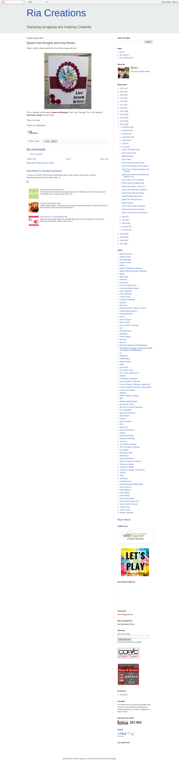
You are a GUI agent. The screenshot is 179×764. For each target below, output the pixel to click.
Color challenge (126, 291)
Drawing (123, 303)
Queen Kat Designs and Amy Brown (135, 166)
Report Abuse (123, 520)
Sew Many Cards (126, 453)
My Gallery (124, 695)
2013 (122, 118)
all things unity (125, 257)
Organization (124, 416)
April (124, 220)
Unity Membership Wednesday (131, 484)
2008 (122, 240)
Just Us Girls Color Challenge (133, 180)
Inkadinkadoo (125, 359)
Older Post (104, 159)
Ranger (122, 433)
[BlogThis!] (47, 141)
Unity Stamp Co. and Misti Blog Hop (53, 217)
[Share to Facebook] (53, 141)
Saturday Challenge (127, 438)
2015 (122, 111)
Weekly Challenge (127, 513)
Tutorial (122, 473)
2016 (122, 108)
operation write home (128, 413)
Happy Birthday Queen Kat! (132, 196)
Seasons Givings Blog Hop (50, 203)
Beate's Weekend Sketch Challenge (133, 271)
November (126, 130)
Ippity (122, 364)
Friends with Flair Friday (131, 150)
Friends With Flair (126, 314)
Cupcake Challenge (127, 300)
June (124, 147)
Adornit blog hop (126, 254)
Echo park (123, 305)
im (120, 353)
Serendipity (124, 450)
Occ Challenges (126, 410)
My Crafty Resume (127, 58)
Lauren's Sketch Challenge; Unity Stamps (135, 387)
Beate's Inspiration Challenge (131, 268)
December (126, 127)
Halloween (124, 334)
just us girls (124, 367)
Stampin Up (124, 456)
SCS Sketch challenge (128, 444)
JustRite (123, 376)
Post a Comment (36, 154)
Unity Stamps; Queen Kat (129, 501)
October (125, 134)
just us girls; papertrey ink (129, 373)
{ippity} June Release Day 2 (132, 199)
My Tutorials (124, 55)
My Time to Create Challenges (131, 407)
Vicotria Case (125, 507)
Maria (136, 68)
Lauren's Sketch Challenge (130, 381)
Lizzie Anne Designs (127, 390)
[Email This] (45, 141)
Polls (121, 424)
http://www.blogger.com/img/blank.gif (133, 345)
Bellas (122, 274)
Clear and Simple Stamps (129, 288)
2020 (122, 95)
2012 (122, 121)
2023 (122, 88)
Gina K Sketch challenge (129, 325)
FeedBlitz (138, 642)
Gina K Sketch (125, 322)
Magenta (123, 393)
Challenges (124, 283)
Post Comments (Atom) (45, 163)
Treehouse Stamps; (127, 467)
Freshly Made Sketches (128, 311)
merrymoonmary (94, 759)
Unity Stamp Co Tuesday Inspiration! (44, 171)
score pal (123, 441)
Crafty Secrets (125, 297)
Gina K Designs (125, 320)
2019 (122, 98)
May (124, 217)
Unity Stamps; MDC (127, 498)
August (125, 140)
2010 (122, 234)
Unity (121, 476)
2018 (122, 101)
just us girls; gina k (127, 370)
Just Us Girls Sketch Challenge (133, 206)
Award (122, 265)
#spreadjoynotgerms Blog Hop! (52, 190)
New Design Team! (129, 153)
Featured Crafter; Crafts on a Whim (133, 308)
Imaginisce (124, 356)
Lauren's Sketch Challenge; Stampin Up (135, 384)
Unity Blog (123, 478)
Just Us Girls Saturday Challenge (134, 190)
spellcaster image (34, 115)
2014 (122, 115)
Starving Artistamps (127, 458)
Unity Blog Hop (125, 481)
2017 (122, 105)
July (123, 143)
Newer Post (31, 159)
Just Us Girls (126, 159)
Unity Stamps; (125, 496)
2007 (122, 244)
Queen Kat (124, 427)
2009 (122, 237)
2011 (122, 124)
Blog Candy (124, 277)
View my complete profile (140, 71)
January (125, 230)
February (125, 227)
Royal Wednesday (127, 436)
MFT (121, 399)
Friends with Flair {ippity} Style (133, 183)
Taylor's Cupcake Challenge (130, 461)
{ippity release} (127, 203)
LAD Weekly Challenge (128, 379)
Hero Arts (123, 340)
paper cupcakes (126, 421)
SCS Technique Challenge (130, 447)
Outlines (123, 419)
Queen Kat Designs (59, 112)
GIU (121, 328)
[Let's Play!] (135, 576)
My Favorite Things (127, 404)
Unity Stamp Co (125, 487)
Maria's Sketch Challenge (129, 396)
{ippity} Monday (127, 156)
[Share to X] (50, 141)
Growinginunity (125, 331)
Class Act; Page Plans (128, 285)
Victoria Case (125, 510)
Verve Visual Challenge (128, 504)
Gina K (122, 317)
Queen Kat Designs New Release (134, 213)
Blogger (113, 759)
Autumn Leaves (125, 263)
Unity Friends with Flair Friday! (133, 209)
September (126, 137)
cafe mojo (123, 280)
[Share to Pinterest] (55, 141)
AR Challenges (125, 260)
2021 (122, 92)
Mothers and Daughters (128, 401)
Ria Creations (56, 12)
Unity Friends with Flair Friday (133, 163)
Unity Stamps (125, 493)
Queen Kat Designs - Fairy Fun (133, 186)
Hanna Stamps (125, 337)
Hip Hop (123, 342)
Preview (120, 642)
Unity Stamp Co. (126, 490)
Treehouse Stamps (127, 464)
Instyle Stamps (125, 362)
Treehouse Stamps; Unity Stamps (132, 470)
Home (68, 159)
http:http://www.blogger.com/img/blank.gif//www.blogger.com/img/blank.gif (136, 349)
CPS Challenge (125, 294)
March (124, 223)
